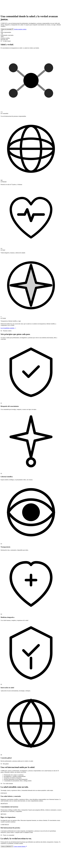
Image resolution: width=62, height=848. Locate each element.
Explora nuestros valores (20, 29)
